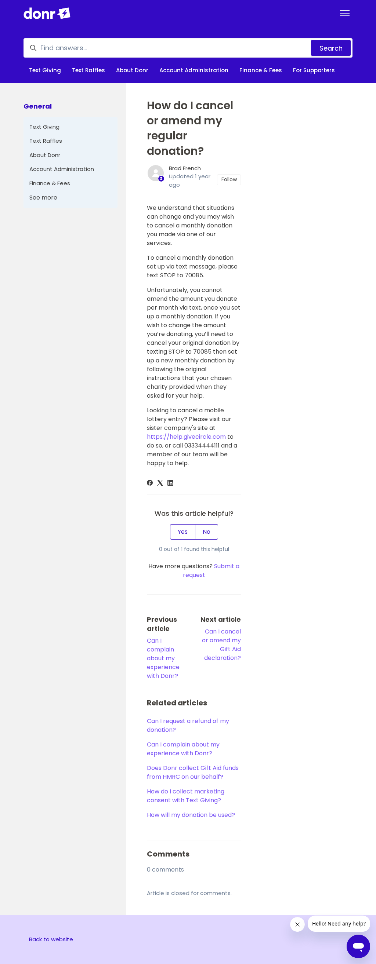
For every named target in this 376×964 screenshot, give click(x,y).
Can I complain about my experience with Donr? (163, 658)
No (206, 531)
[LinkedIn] (170, 483)
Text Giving (45, 70)
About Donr (132, 70)
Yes (183, 531)
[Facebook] (150, 483)
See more (43, 197)
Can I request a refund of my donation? (188, 725)
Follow (229, 179)
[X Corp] (160, 483)
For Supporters (314, 70)
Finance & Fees (260, 70)
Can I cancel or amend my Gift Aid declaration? (221, 644)
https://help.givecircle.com (186, 436)
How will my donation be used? (191, 815)
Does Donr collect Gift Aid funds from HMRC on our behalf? (193, 772)
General (38, 106)
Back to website (51, 939)
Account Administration (193, 70)
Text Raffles (88, 70)
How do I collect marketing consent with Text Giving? (185, 795)
